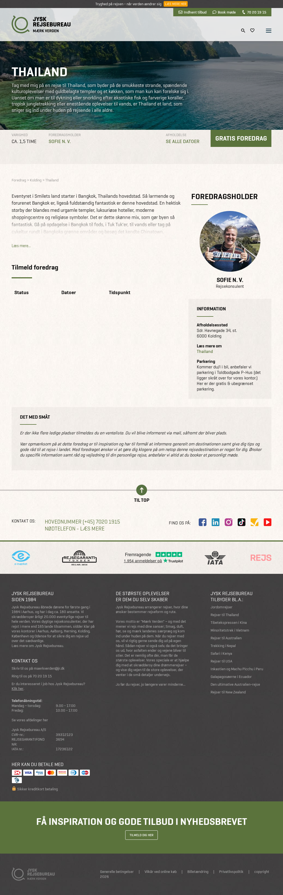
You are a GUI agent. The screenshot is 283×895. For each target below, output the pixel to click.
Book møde (227, 12)
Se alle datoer (183, 141)
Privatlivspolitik (231, 871)
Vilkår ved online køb (161, 871)
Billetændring (197, 871)
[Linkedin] (215, 522)
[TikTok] (241, 522)
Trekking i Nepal (223, 645)
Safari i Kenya (221, 653)
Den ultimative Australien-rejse (235, 684)
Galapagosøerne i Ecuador (231, 676)
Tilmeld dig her (141, 835)
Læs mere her (175, 4)
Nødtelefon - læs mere (74, 528)
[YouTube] (267, 522)
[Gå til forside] (41, 24)
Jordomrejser (221, 607)
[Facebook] (202, 522)
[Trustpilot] (254, 522)
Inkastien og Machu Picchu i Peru (237, 669)
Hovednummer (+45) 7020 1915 (82, 521)
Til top (141, 500)
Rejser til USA (221, 661)
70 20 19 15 (256, 12)
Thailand (205, 351)
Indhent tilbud (195, 12)
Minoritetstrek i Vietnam (230, 630)
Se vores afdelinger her (30, 720)
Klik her (17, 688)
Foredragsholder (65, 135)
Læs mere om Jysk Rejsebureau (37, 645)
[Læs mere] (230, 241)
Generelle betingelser (117, 871)
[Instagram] (228, 522)
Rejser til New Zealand (228, 692)
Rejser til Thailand (225, 614)
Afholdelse (176, 135)
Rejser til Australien (226, 638)
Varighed (20, 135)
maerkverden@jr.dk (49, 668)
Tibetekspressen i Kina (229, 622)
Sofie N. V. (60, 141)
